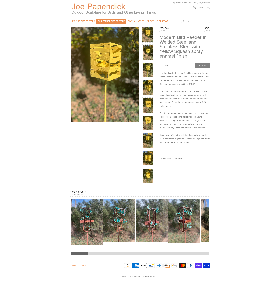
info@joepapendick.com (201, 2)
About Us (83, 265)
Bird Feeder (167, 158)
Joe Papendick (179, 158)
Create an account (185, 2)
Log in (175, 2)
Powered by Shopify (152, 276)
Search (73, 265)
